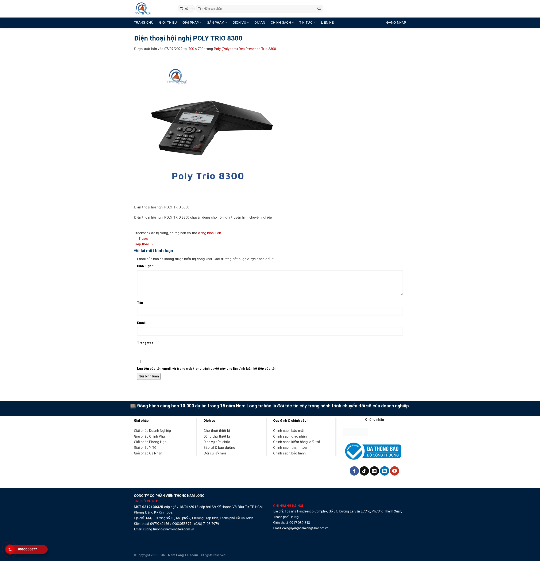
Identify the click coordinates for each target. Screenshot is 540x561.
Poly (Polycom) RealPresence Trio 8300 (245, 49)
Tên (140, 303)
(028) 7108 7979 (206, 524)
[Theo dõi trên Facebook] (354, 471)
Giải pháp (190, 22)
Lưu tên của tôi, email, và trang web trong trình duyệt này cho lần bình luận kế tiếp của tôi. (206, 368)
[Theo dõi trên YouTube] (394, 471)
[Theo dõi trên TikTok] (364, 471)
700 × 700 (195, 49)
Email (141, 323)
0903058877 (181, 524)
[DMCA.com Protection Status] (355, 432)
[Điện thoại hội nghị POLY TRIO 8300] (208, 131)
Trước (141, 239)
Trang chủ (144, 22)
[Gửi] (319, 8)
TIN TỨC (306, 22)
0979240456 (159, 524)
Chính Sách (281, 22)
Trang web (145, 343)
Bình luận (145, 266)
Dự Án (259, 22)
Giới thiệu (168, 22)
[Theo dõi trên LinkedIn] (384, 471)
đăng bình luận (209, 233)
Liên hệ (327, 22)
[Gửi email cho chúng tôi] (374, 471)
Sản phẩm (215, 22)
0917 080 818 (300, 523)
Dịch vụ (239, 22)
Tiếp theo (144, 244)
